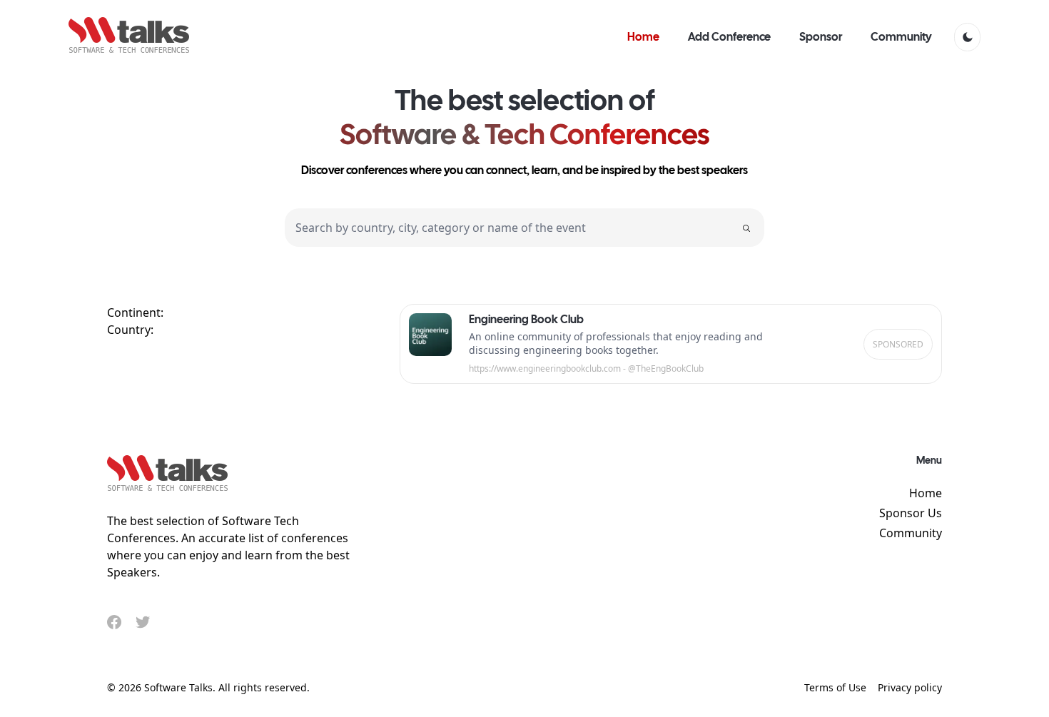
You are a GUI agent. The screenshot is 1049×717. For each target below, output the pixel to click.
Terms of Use (835, 687)
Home (925, 493)
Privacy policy (910, 687)
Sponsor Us (910, 513)
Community (910, 533)
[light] (967, 37)
